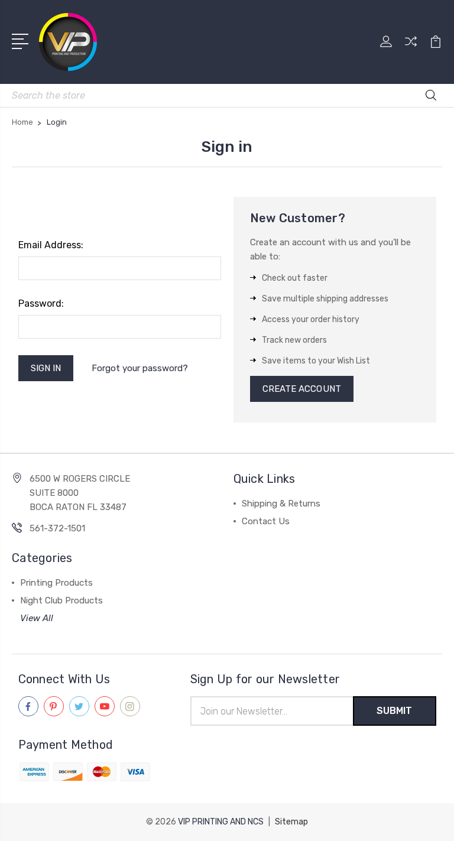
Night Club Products (61, 600)
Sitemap (291, 822)
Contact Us (266, 521)
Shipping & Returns (281, 503)
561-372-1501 (57, 528)
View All (36, 618)
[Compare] (410, 48)
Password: (41, 303)
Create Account (301, 389)
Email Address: (50, 245)
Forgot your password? (140, 368)
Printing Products (56, 582)
